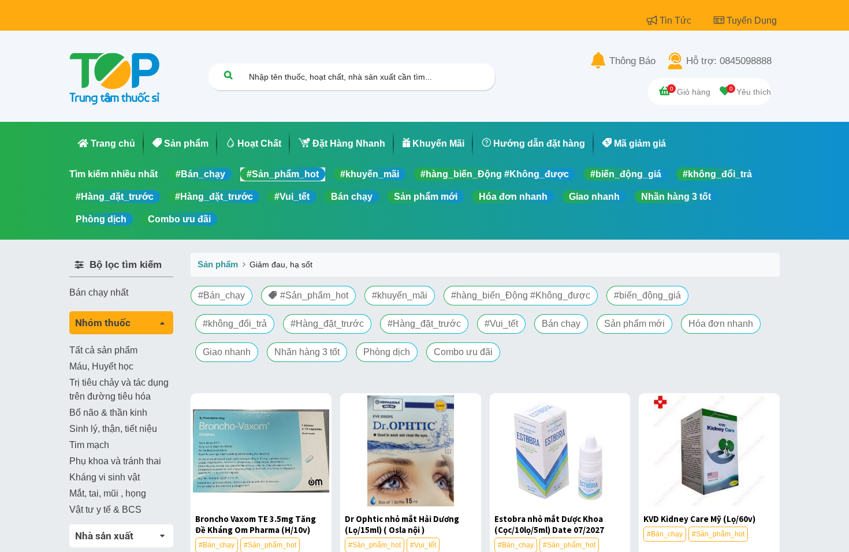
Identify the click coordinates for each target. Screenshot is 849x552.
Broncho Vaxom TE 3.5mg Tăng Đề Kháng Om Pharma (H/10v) (255, 524)
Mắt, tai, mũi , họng (107, 493)
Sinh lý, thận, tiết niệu (113, 429)
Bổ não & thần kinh (108, 412)
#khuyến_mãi (369, 174)
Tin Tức (677, 20)
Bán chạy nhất (98, 292)
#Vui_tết (292, 197)
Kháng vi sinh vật (104, 477)
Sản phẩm (218, 264)
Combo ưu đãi (179, 219)
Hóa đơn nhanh (513, 197)
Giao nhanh (594, 197)
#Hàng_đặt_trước (115, 197)
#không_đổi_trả (717, 174)
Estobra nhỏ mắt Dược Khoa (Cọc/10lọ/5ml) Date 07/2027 (549, 524)
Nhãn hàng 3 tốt (676, 197)
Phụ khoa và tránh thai (115, 461)
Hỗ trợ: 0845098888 (729, 61)
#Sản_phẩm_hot (283, 174)
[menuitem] (106, 143)
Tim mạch (89, 445)
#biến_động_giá (625, 174)
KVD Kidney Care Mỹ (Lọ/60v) (699, 518)
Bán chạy (352, 197)
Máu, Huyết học (101, 366)
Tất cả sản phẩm (103, 350)
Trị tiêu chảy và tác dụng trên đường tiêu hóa (119, 389)
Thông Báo (632, 61)
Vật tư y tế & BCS (105, 509)
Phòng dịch (101, 219)
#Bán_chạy (200, 174)
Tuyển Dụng (752, 20)
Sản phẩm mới (425, 197)
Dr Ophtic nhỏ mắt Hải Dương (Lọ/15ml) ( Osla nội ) (402, 524)
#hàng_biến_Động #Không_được (494, 174)
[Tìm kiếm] (228, 75)
